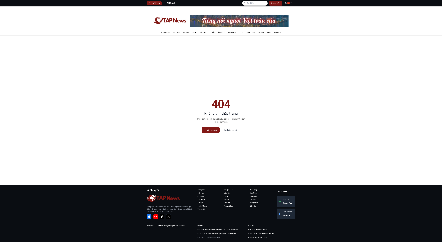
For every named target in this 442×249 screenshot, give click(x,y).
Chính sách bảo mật (213, 238)
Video (269, 32)
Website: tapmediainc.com (257, 237)
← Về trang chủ (211, 130)
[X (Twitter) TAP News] (168, 216)
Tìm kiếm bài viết (230, 130)
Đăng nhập (275, 3)
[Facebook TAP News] (149, 216)
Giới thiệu (201, 238)
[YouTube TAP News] (155, 216)
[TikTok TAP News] (162, 216)
